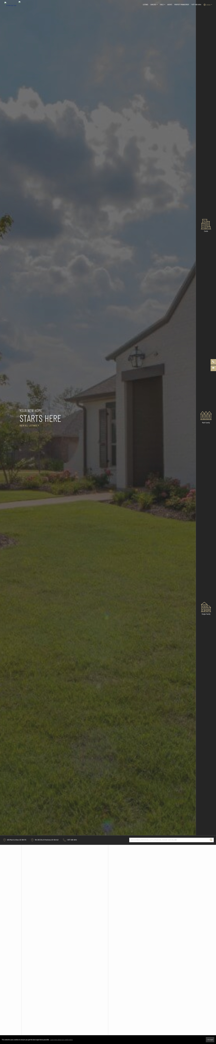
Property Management (181, 4)
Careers (154, 5)
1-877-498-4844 (196, 4)
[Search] (211, 840)
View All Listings (28, 425)
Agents (169, 4)
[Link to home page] (11, 4)
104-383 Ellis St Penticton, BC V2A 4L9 (46, 840)
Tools (163, 5)
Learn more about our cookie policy (61, 1039)
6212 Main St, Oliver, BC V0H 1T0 (16, 840)
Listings (145, 4)
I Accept (210, 1040)
